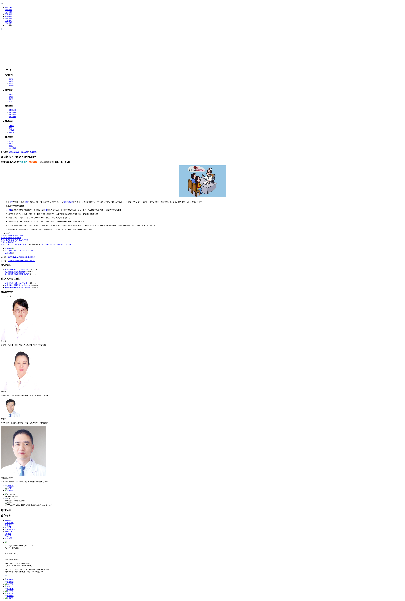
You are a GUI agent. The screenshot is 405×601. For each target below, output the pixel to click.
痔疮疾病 (8, 10)
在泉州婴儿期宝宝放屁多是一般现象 (21, 261)
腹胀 (11, 146)
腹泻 (11, 143)
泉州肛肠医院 (14, 152)
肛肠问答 (8, 23)
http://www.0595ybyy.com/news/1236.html (56, 244)
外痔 (11, 83)
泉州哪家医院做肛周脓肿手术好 (17, 274)
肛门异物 (12, 114)
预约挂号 (10, 488)
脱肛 (11, 99)
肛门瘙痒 (12, 117)
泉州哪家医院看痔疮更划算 (15, 272)
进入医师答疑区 (47, 162)
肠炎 (11, 128)
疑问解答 (10, 490)
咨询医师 (34, 162)
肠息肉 (11, 132)
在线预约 (23, 162)
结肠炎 (11, 130)
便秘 (11, 141)
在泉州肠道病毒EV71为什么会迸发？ (14, 240)
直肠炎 (11, 126)
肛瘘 (11, 95)
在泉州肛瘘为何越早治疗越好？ (17, 283)
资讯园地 (24, 152)
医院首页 (8, 7)
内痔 (11, 81)
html (20, 554)
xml (20, 559)
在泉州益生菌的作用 (8, 242)
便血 (11, 101)
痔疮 (11, 79)
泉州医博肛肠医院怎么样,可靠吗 (17, 270)
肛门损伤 (8, 12)
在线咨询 (10, 486)
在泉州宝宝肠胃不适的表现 (11, 238)
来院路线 (8, 25)
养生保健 (33, 152)
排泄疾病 (8, 19)
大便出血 (8, 253)
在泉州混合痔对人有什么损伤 (12, 235)
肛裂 (11, 97)
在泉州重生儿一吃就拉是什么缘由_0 (14, 244)
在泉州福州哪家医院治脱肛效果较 (17, 287)
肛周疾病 (8, 14)
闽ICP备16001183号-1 (27, 548)
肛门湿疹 (12, 112)
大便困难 (12, 148)
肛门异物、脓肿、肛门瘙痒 (15, 251)
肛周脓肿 (12, 110)
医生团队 (8, 21)
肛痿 (31, 251)
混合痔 (11, 86)
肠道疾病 (8, 16)
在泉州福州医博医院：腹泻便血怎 (17, 285)
